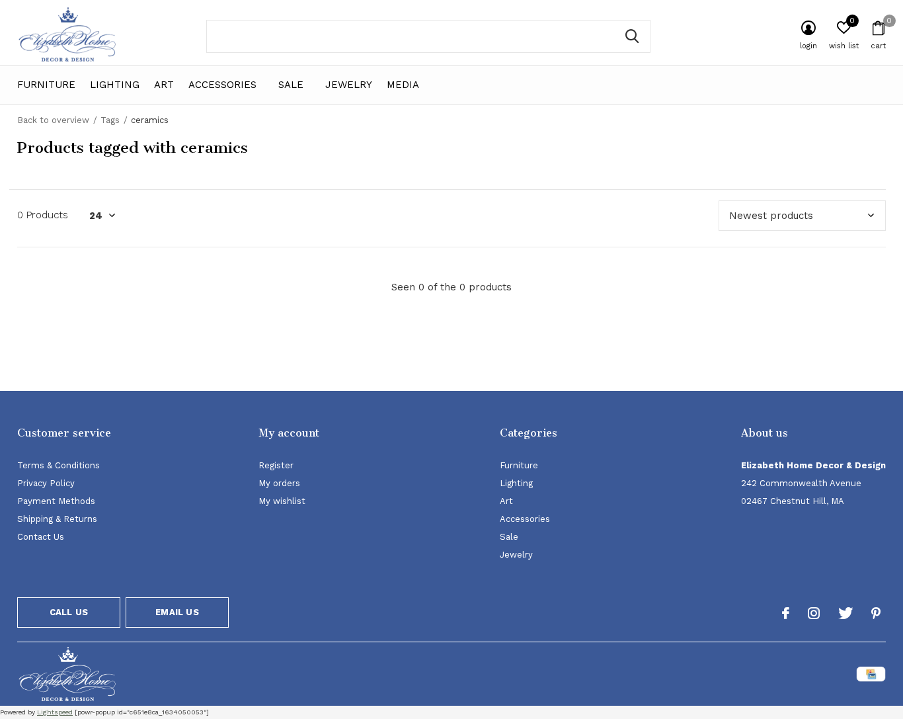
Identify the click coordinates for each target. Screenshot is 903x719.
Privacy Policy (46, 483)
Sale (290, 85)
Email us (176, 612)
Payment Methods (56, 501)
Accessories (222, 85)
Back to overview (53, 120)
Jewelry (348, 85)
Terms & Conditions (58, 465)
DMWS (516, 676)
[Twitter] (845, 613)
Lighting (114, 85)
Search (631, 36)
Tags (110, 120)
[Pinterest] (876, 613)
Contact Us (40, 537)
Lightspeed (55, 712)
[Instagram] (814, 613)
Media (403, 85)
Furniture (46, 85)
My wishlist (281, 501)
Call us (69, 612)
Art (164, 85)
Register (276, 465)
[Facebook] (785, 613)
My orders (279, 483)
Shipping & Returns (57, 519)
